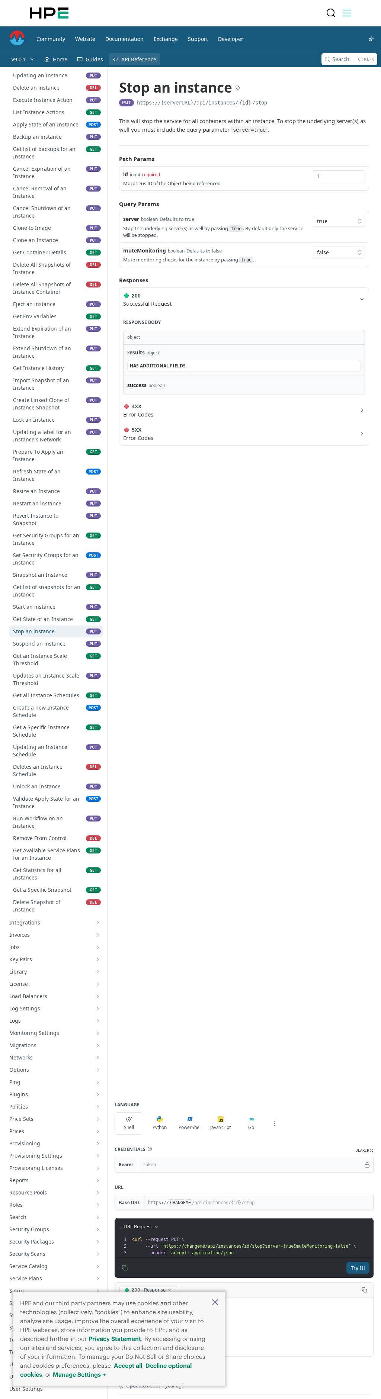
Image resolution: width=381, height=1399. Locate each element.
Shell (129, 1127)
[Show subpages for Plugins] (98, 1094)
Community (50, 38)
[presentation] (252, 1246)
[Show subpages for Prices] (98, 1131)
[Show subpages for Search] (98, 1217)
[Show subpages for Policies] (98, 1107)
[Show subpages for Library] (98, 972)
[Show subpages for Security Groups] (98, 1229)
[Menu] (347, 13)
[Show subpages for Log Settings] (98, 1009)
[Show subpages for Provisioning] (98, 1143)
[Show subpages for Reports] (98, 1180)
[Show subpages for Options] (98, 1070)
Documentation (124, 38)
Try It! (358, 1267)
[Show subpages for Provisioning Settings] (98, 1156)
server (131, 218)
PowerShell (190, 1127)
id (125, 174)
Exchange (166, 38)
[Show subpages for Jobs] (98, 947)
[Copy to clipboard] (274, 103)
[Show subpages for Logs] (98, 1021)
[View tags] (238, 88)
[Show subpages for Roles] (98, 1205)
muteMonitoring (144, 250)
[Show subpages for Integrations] (98, 923)
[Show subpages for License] (98, 984)
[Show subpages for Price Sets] (98, 1119)
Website (85, 38)
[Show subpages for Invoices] (98, 935)
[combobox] (339, 176)
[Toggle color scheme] (371, 39)
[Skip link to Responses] (114, 280)
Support (198, 38)
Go (251, 1127)
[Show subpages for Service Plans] (98, 1278)
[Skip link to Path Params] (114, 159)
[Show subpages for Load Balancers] (98, 996)
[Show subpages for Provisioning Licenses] (98, 1168)
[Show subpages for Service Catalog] (98, 1266)
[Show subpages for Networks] (98, 1058)
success (137, 385)
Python (160, 1127)
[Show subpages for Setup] (98, 1291)
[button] (215, 1302)
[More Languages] (274, 1123)
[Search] (331, 13)
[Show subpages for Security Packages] (98, 1242)
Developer (230, 38)
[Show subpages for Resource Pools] (98, 1193)
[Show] (367, 1164)
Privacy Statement (115, 1338)
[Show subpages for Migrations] (98, 1045)
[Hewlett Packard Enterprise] (49, 13)
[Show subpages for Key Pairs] (98, 959)
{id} (245, 103)
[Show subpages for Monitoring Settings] (98, 1033)
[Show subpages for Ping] (98, 1082)
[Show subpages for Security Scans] (98, 1254)
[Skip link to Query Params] (114, 204)
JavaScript (220, 1127)
